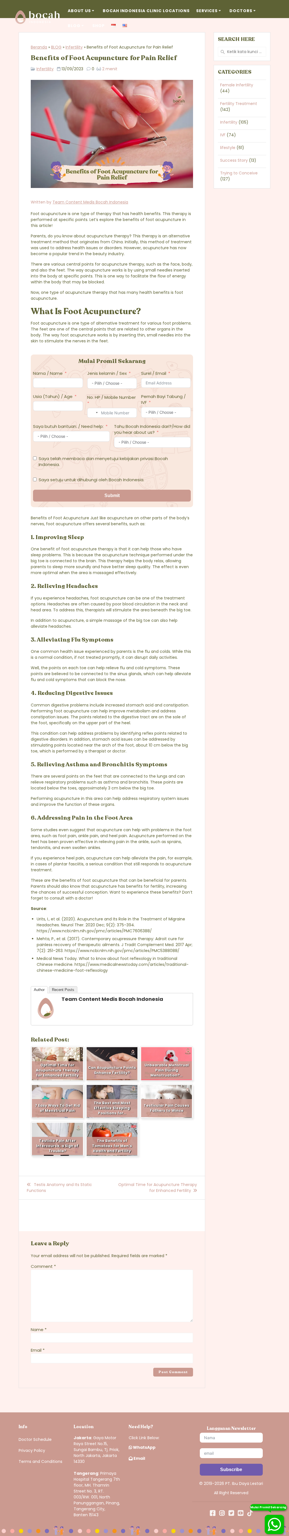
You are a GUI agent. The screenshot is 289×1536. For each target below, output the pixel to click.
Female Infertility (236, 85)
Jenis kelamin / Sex (107, 373)
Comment (43, 1266)
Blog (74, 26)
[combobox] (93, 412)
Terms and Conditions (40, 1461)
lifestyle (227, 147)
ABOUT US (79, 11)
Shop (98, 26)
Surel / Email (153, 373)
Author (39, 990)
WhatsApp (144, 1447)
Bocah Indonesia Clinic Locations (146, 11)
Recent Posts (63, 990)
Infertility (74, 47)
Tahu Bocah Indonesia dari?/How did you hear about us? (152, 429)
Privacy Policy (32, 1450)
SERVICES (207, 11)
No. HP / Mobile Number (111, 397)
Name (39, 1329)
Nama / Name (48, 373)
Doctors (240, 11)
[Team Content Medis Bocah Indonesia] (45, 1018)
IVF (222, 135)
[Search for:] (242, 52)
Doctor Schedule (35, 1439)
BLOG (56, 47)
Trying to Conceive (239, 173)
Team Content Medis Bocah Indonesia (90, 202)
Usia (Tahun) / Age (53, 396)
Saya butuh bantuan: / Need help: (68, 426)
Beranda (39, 47)
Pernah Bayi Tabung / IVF (163, 399)
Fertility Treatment (238, 103)
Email (38, 1350)
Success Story (234, 160)
